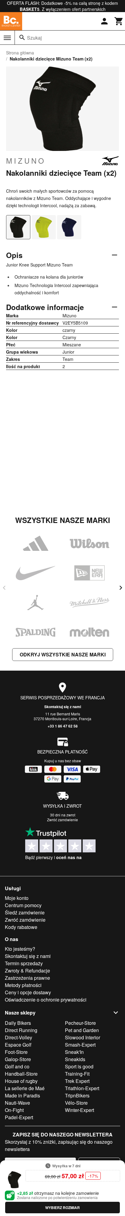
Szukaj (34, 37)
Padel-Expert (19, 1117)
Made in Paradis (22, 1095)
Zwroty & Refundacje (27, 970)
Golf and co (17, 1066)
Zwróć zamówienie (62, 819)
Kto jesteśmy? (20, 948)
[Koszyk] (119, 21)
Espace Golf (18, 1044)
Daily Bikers (18, 1022)
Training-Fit (77, 1073)
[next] (121, 587)
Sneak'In (74, 1051)
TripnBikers (77, 1095)
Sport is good (79, 1066)
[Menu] (7, 38)
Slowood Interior (82, 1037)
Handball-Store (21, 1073)
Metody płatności (23, 985)
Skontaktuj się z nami (62, 706)
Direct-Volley (18, 1037)
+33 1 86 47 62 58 (63, 726)
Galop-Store (18, 1059)
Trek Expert (77, 1080)
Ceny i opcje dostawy (28, 992)
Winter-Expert (79, 1109)
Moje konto (17, 897)
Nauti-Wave (17, 1102)
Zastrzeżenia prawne (27, 977)
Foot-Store (16, 1051)
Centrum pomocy (23, 905)
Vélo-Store (76, 1102)
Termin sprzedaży (24, 963)
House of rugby (21, 1080)
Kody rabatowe (21, 926)
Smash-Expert (80, 1044)
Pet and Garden (82, 1030)
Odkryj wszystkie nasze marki (63, 654)
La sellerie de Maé (25, 1088)
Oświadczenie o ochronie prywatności (45, 999)
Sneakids (75, 1059)
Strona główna (20, 53)
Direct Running (21, 1030)
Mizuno (26, 160)
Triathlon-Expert (82, 1088)
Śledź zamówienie (25, 912)
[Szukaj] (22, 37)
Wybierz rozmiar (62, 1207)
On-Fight (14, 1109)
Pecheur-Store (80, 1022)
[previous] (4, 587)
